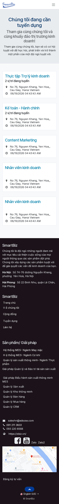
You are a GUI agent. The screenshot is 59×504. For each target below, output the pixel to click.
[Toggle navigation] (53, 4)
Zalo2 (41, 442)
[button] (29, 489)
